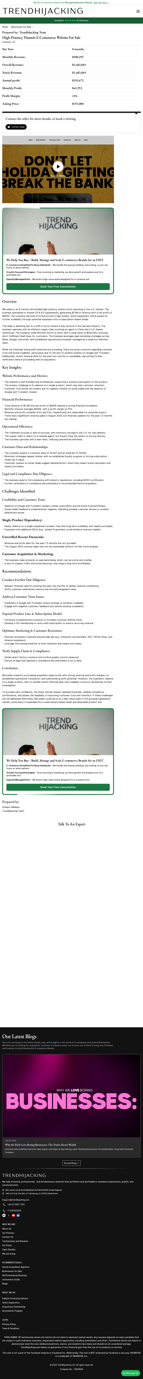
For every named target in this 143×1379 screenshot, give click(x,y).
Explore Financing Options (15, 1298)
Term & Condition (10, 1328)
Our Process (8, 1233)
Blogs (5, 1283)
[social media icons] (4, 1215)
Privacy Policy (9, 1324)
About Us (6, 1228)
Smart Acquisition (11, 1302)
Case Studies (8, 1249)
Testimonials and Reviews (15, 1241)
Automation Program (12, 1311)
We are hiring (8, 1253)
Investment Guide (11, 1279)
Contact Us (7, 1237)
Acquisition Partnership (13, 1307)
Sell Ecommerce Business (14, 1275)
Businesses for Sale (21, 27)
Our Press (7, 1245)
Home (5, 27)
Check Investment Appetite (15, 1267)
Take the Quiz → (101, 2)
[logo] (24, 1176)
